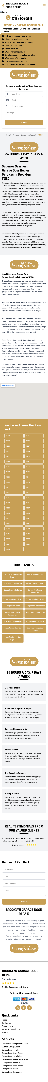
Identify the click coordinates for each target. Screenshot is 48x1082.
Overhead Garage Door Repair (24, 135)
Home (7, 135)
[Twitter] (23, 1007)
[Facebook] (29, 1007)
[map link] (4, 5)
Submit (24, 122)
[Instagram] (17, 1007)
